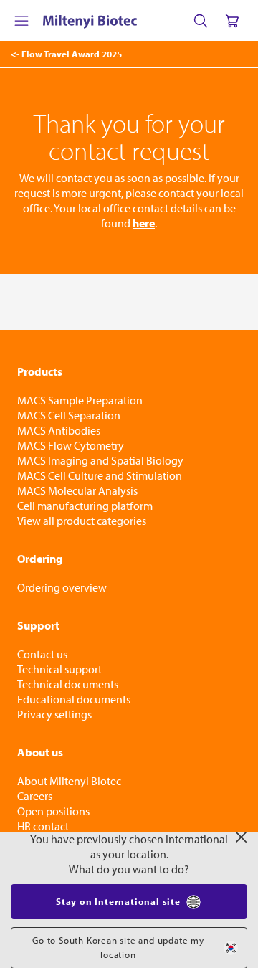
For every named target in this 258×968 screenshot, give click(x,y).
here (144, 223)
